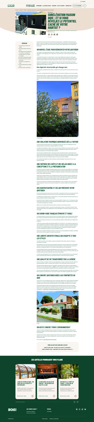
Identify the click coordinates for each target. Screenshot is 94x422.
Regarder (83, 1)
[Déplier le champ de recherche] (84, 5)
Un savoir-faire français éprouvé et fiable (25, 57)
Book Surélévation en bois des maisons (50, 339)
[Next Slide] (77, 402)
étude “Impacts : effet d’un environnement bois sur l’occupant (53, 289)
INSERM (54, 266)
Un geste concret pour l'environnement (24, 67)
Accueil (16, 9)
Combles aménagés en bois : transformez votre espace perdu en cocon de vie (57, 349)
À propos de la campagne (31, 411)
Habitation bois (50, 12)
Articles (25, 9)
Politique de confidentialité (54, 418)
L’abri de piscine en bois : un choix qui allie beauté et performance (57, 347)
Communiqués (49, 411)
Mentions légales (45, 418)
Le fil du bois (78, 5)
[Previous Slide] (74, 402)
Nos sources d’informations (31, 412)
